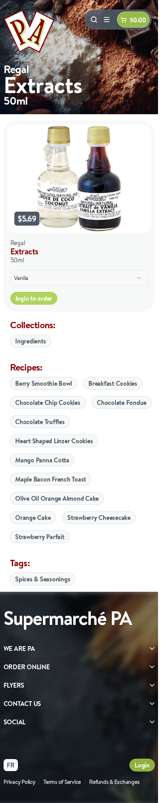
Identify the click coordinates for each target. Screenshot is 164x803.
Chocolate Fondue (121, 402)
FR (11, 765)
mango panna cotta (42, 460)
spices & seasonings (42, 579)
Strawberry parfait (39, 536)
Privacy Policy (19, 782)
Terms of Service (62, 782)
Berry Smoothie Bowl (43, 383)
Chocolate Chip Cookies (47, 402)
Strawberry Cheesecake (99, 517)
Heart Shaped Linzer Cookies (54, 440)
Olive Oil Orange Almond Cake (57, 498)
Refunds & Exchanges (114, 782)
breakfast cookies (112, 383)
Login (142, 765)
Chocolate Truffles (40, 421)
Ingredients (30, 341)
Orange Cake (33, 517)
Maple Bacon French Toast (50, 479)
